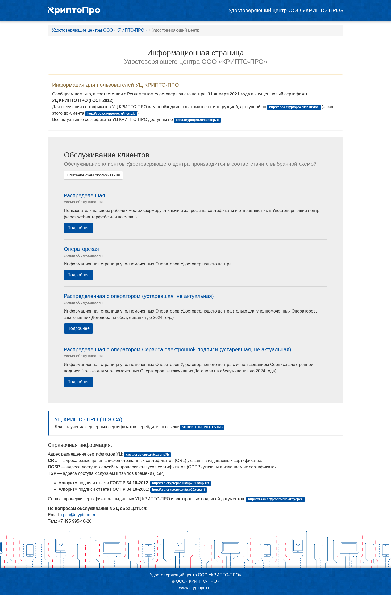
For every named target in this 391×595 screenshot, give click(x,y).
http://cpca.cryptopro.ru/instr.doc (294, 107)
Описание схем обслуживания (93, 175)
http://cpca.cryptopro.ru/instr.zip (111, 113)
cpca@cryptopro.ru (79, 515)
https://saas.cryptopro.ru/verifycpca (275, 499)
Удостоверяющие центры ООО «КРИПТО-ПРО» (99, 30)
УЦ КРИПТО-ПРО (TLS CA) (202, 427)
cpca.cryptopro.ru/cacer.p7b (197, 120)
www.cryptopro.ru (195, 587)
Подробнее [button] (78, 228)
